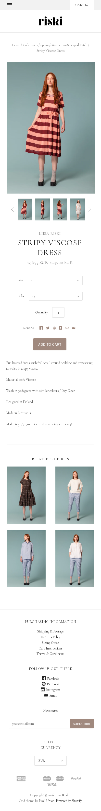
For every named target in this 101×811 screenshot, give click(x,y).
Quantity (41, 312)
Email (53, 695)
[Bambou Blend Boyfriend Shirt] (26, 558)
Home (16, 45)
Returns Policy (51, 637)
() (82, 5)
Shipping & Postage (50, 631)
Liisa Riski (50, 233)
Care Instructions (50, 648)
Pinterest (53, 684)
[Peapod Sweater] (74, 495)
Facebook (53, 679)
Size (21, 280)
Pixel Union (46, 801)
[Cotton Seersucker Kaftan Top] (74, 558)
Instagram (53, 690)
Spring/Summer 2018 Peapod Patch (63, 45)
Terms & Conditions (50, 654)
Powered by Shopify (68, 801)
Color (21, 296)
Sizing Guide (50, 643)
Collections (30, 45)
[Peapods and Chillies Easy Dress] (26, 495)
